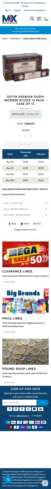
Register (17, 10)
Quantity (25, 130)
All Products (15, 38)
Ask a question (13, 203)
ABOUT (6, 455)
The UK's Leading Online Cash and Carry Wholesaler (23, 437)
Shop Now (9, 382)
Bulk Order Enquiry (16, 209)
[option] (25, 30)
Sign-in (8, 10)
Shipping (17, 229)
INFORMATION (10, 446)
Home (4, 38)
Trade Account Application (34, 10)
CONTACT (7, 463)
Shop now (9, 282)
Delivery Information (17, 215)
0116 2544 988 (13, 3)
